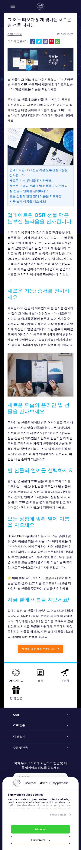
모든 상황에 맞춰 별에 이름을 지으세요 (36, 196)
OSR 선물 (19, 725)
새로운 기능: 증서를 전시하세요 (31, 180)
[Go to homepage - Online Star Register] (40, 6)
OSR (16, 714)
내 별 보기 (19, 736)
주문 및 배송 (20, 747)
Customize (38, 840)
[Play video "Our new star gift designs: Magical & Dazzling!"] (40, 146)
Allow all (40, 829)
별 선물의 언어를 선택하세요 (29, 191)
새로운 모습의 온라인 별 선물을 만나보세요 (39, 185)
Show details (58, 814)
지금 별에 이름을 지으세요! (28, 201)
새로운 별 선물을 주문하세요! (39, 648)
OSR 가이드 (15, 34)
